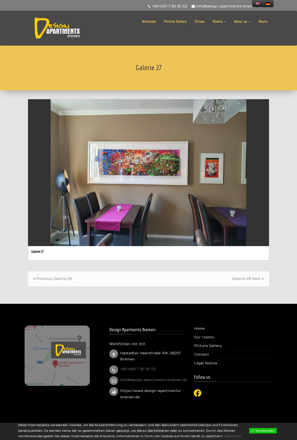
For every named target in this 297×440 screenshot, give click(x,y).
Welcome (149, 21)
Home (199, 329)
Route (263, 21)
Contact (201, 354)
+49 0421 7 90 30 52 (138, 369)
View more (232, 436)
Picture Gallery (175, 21)
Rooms (218, 21)
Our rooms (204, 337)
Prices (200, 21)
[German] (268, 3)
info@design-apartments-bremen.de (153, 380)
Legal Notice (205, 363)
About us (241, 21)
